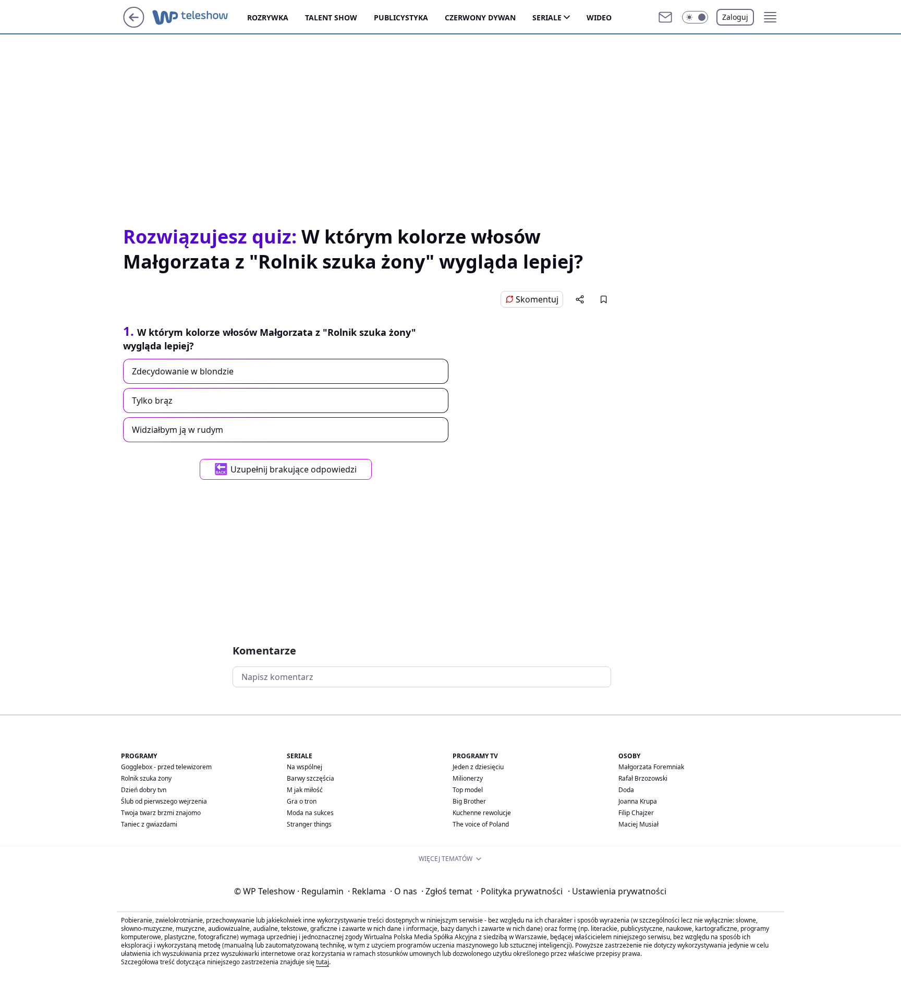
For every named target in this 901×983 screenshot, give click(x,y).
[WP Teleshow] (199, 17)
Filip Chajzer (636, 812)
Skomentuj (537, 299)
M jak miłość (305, 789)
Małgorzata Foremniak (651, 766)
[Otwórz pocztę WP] (665, 17)
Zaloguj (735, 17)
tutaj (322, 961)
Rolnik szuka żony (146, 778)
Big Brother (469, 801)
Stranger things (309, 824)
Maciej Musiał (638, 824)
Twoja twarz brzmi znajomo (161, 812)
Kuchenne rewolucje (482, 812)
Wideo (599, 17)
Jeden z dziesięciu (478, 766)
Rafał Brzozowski (642, 778)
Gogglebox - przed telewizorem (166, 766)
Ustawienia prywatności (617, 891)
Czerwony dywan (480, 17)
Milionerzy (468, 778)
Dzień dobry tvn (143, 789)
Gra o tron (301, 801)
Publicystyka (401, 17)
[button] (695, 17)
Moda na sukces (310, 812)
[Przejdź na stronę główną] (133, 24)
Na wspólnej (304, 766)
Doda (626, 789)
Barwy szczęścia (310, 778)
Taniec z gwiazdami (149, 824)
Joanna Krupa (637, 801)
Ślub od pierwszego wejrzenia (164, 801)
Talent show (331, 17)
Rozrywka (267, 17)
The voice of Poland (481, 824)
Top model (468, 789)
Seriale (547, 17)
